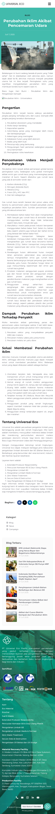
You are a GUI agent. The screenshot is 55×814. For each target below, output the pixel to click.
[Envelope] (22, 797)
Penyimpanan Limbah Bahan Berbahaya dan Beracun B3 (32, 588)
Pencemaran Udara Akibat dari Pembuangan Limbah (33, 601)
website (21, 486)
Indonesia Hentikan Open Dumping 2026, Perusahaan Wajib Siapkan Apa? (32, 576)
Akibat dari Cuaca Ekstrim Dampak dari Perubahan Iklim (33, 613)
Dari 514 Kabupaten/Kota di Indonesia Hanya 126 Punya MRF (34, 562)
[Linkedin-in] (32, 797)
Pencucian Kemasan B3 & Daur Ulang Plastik (27, 467)
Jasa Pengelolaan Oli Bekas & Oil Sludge (25, 481)
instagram (34, 486)
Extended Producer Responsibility (22, 465)
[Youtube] (38, 797)
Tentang (7, 699)
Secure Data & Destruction (19, 478)
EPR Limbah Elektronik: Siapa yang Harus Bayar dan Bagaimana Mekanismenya (32, 550)
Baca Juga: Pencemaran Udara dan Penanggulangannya (27, 440)
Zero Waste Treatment (17, 475)
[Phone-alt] (17, 797)
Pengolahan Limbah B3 (17, 470)
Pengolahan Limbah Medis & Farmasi (23, 473)
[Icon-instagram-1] (27, 797)
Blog (27, 15)
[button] (49, 3)
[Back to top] (47, 797)
